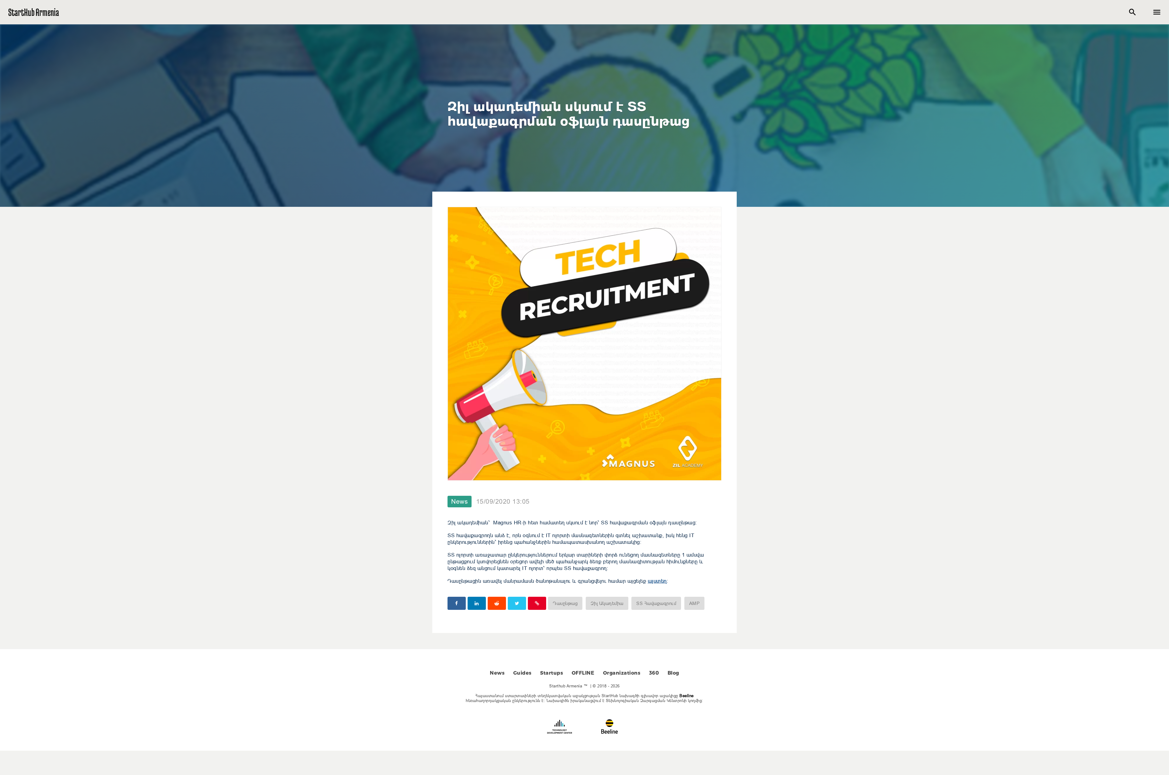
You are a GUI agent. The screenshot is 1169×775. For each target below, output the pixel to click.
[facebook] (457, 603)
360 (654, 673)
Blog (673, 673)
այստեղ (657, 581)
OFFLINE (583, 673)
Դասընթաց (565, 603)
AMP (694, 603)
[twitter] (517, 603)
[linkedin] (477, 603)
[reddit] (497, 603)
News (459, 501)
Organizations (622, 673)
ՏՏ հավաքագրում (656, 603)
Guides (522, 673)
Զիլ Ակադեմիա (607, 603)
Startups (551, 673)
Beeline (686, 695)
